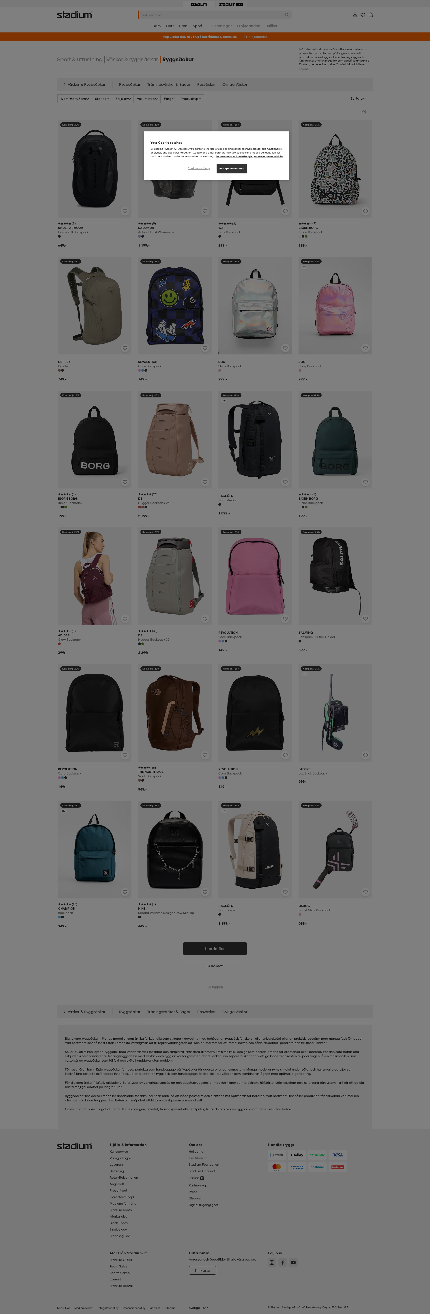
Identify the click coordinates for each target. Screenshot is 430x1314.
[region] (216, 155)
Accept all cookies (231, 168)
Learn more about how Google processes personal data (249, 156)
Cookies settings (199, 168)
